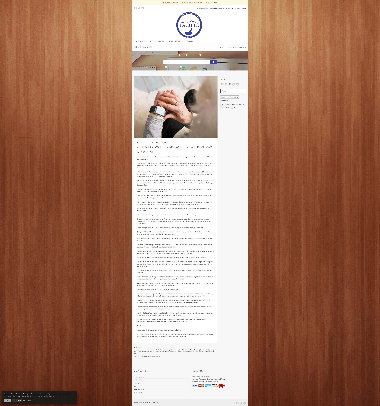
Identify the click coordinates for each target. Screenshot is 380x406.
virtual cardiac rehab (166, 180)
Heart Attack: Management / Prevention (232, 104)
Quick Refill (214, 8)
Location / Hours (224, 8)
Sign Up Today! (236, 8)
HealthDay (147, 356)
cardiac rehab (187, 163)
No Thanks (17, 400)
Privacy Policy (138, 392)
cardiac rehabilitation (173, 330)
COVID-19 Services (175, 41)
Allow (7, 400)
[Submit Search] (213, 62)
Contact (190, 41)
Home (221, 47)
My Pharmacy (140, 41)
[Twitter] (244, 403)
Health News (172, 67)
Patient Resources (157, 41)
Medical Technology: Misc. (229, 108)
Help (206, 8)
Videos (185, 67)
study (143, 208)
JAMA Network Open (171, 290)
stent (192, 196)
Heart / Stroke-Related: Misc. (229, 97)
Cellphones (224, 100)
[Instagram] (241, 403)
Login (244, 8)
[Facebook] (237, 403)
